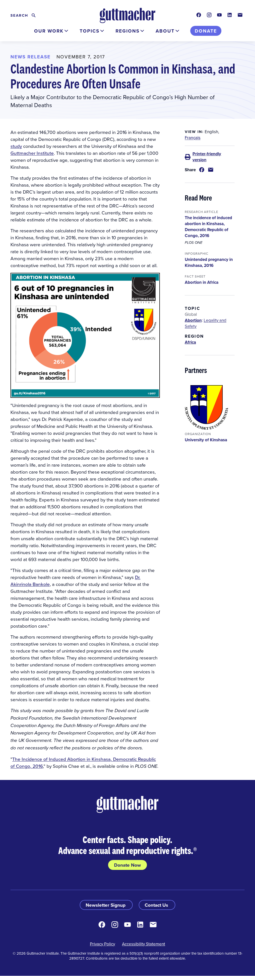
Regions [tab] (127, 30)
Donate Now (127, 864)
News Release (30, 56)
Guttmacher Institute (32, 153)
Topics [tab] (89, 30)
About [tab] (165, 30)
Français (192, 138)
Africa (190, 342)
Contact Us (157, 904)
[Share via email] (211, 170)
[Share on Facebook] (202, 170)
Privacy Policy (102, 944)
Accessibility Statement (143, 944)
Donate (206, 30)
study (16, 146)
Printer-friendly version (206, 157)
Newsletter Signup (106, 904)
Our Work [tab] (49, 30)
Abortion (193, 320)
